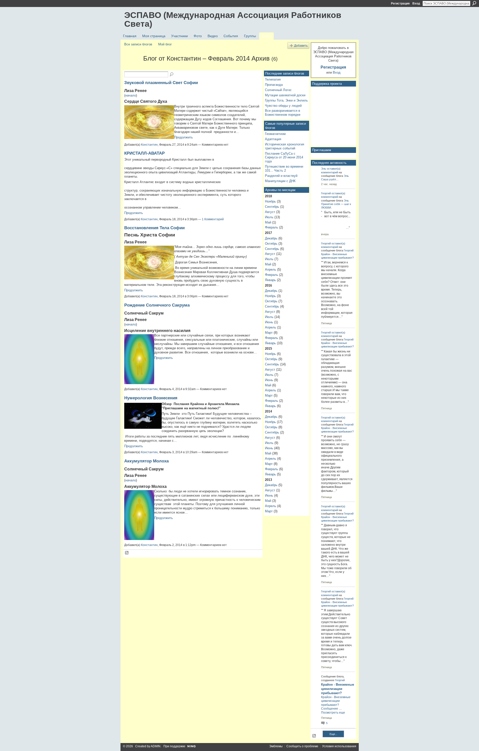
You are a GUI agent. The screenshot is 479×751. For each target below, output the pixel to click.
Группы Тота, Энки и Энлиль (286, 100)
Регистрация (400, 3)
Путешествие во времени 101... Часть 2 (284, 168)
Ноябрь (270, 201)
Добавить (301, 45)
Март (269, 332)
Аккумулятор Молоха (146, 460)
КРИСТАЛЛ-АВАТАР (144, 153)
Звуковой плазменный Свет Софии (161, 82)
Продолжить (183, 137)
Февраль (271, 227)
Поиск (474, 3)
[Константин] (132, 67)
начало (130, 95)
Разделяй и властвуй (281, 176)
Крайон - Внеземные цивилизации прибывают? (337, 689)
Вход (416, 3)
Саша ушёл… (330, 179)
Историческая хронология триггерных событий (284, 146)
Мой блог (165, 44)
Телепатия (273, 79)
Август (270, 212)
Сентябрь (272, 207)
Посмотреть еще (333, 712)
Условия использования (339, 746)
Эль (323, 168)
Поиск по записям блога (172, 74)
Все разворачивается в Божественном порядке (282, 112)
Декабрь (271, 238)
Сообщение (329, 708)
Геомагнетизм (275, 134)
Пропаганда (274, 85)
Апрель (270, 269)
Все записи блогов (138, 44)
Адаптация (273, 139)
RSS (127, 553)
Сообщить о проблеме (302, 746)
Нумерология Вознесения (150, 397)
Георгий (326, 193)
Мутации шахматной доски (285, 95)
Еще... (333, 734)
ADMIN (155, 746)
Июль (269, 217)
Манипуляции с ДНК (280, 181)
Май (268, 222)
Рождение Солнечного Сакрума (157, 305)
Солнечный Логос (278, 90)
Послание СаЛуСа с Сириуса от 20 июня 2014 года (284, 157)
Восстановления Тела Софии (154, 227)
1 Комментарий (213, 219)
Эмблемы (276, 746)
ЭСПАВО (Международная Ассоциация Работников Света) (232, 19)
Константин (149, 144)
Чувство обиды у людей (283, 105)
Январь (270, 280)
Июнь (269, 322)
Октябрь (271, 243)
